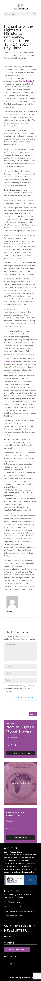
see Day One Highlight (24, 81)
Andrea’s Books (20, 783)
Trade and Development (21, 55)
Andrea (9, 52)
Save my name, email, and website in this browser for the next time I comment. (19, 689)
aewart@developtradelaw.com (23, 911)
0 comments (21, 58)
